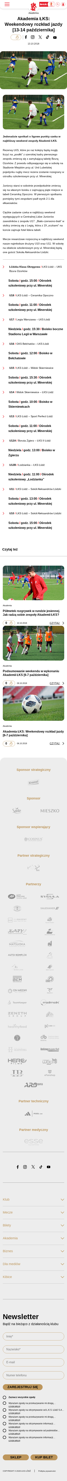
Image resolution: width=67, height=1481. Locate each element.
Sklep (15, 1457)
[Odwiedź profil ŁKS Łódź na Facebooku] (18, 1167)
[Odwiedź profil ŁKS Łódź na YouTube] (48, 1167)
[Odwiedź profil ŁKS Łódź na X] (33, 1167)
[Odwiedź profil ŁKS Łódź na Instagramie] (25, 1167)
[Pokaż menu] (7, 4)
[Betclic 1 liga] (47, 4)
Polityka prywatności (47, 1471)
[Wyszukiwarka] (58, 4)
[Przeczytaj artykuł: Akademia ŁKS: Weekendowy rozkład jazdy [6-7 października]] (33, 703)
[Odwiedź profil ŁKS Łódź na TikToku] (40, 1167)
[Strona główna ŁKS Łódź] (33, 7)
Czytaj (55, 623)
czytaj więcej (14, 1406)
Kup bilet (44, 1457)
